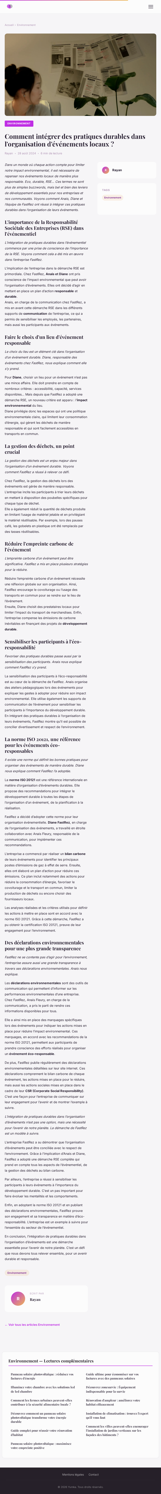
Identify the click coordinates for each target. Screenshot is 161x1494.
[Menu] (151, 7)
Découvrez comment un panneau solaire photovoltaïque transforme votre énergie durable (38, 1417)
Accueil (9, 24)
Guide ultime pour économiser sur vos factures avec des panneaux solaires (112, 1376)
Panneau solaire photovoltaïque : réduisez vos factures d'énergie (42, 1376)
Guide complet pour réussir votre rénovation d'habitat (41, 1433)
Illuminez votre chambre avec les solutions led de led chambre (43, 1389)
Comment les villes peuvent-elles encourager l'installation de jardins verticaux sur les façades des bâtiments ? (117, 1430)
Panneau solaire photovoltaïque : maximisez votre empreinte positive (41, 1446)
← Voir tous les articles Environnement (32, 1325)
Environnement (26, 24)
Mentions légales (73, 1474)
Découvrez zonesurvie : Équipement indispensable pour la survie (110, 1389)
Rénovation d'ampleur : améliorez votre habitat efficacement (113, 1402)
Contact (94, 1474)
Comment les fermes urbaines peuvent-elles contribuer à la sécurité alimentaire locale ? (41, 1402)
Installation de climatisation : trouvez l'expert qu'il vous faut (117, 1415)
